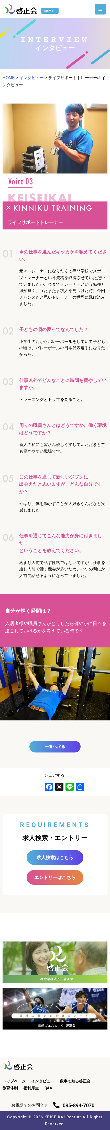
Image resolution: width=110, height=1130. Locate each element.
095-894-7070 (78, 1105)
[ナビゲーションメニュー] (100, 9)
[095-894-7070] (56, 1105)
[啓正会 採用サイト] (32, 9)
